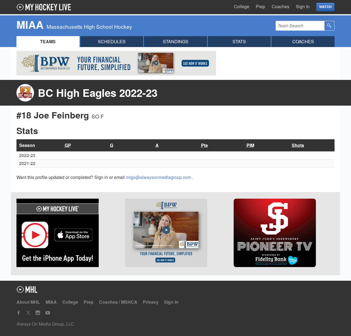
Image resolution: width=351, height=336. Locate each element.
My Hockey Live (45, 7)
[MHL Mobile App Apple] (66, 234)
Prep (260, 6)
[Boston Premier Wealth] (175, 234)
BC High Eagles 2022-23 (97, 92)
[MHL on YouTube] (48, 313)
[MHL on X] (28, 313)
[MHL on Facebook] (18, 313)
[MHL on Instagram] (38, 313)
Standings (175, 41)
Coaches (280, 6)
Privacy (150, 302)
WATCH (325, 6)
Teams (48, 41)
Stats (239, 41)
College (241, 6)
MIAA (51, 302)
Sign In (303, 6)
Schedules (112, 41)
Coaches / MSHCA (118, 302)
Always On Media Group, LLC (45, 324)
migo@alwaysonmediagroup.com (159, 177)
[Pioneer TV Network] (284, 234)
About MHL (28, 302)
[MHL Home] (27, 291)
